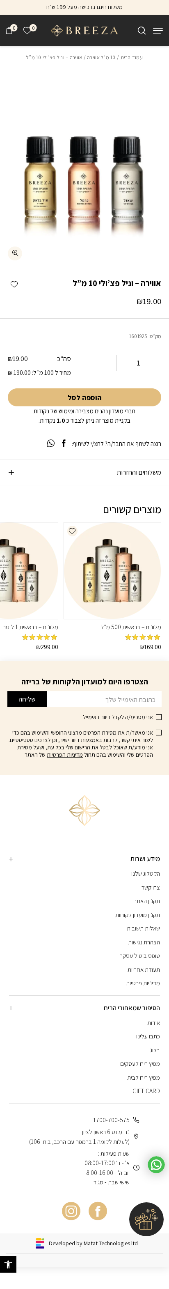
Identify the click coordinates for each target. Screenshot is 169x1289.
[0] (9, 30)
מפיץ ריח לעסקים (140, 1063)
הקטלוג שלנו (145, 873)
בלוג (155, 1050)
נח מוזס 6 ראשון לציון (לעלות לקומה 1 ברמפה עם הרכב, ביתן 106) (79, 1136)
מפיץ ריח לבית (143, 1077)
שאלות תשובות (143, 928)
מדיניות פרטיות (143, 983)
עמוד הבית (132, 57)
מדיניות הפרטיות (65, 754)
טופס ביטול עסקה (139, 955)
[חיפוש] (141, 30)
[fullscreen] (15, 254)
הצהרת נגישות (144, 942)
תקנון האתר (147, 901)
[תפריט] (158, 30)
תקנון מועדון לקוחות (137, 914)
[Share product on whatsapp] (51, 443)
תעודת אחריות (144, 969)
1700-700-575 (111, 1120)
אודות (153, 1022)
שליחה (27, 699)
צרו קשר (151, 887)
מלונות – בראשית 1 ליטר (30, 627)
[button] (14, 284)
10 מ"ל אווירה (101, 57)
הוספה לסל (85, 397)
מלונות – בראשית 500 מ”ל (130, 627)
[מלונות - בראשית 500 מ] (112, 570)
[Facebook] (98, 1211)
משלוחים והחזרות (139, 472)
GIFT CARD (146, 1091)
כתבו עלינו (148, 1036)
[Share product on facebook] (63, 443)
